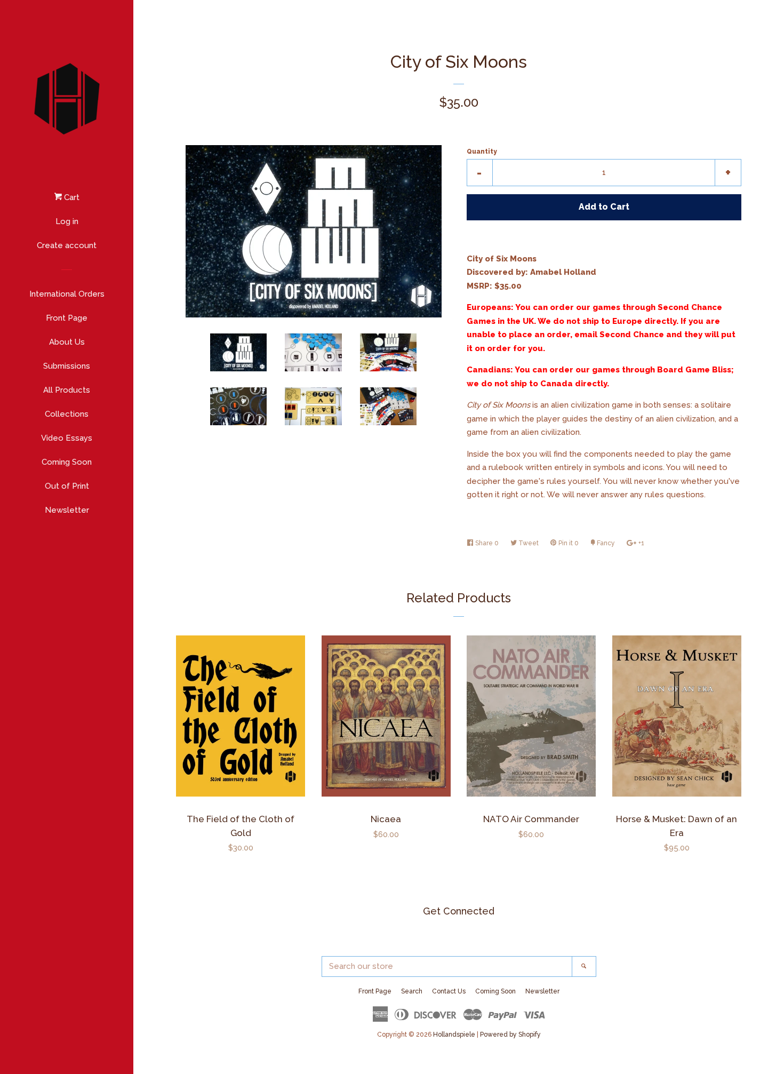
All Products (66, 390)
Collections (67, 414)
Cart (70, 197)
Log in (66, 221)
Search (411, 991)
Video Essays (66, 438)
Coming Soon (67, 462)
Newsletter (67, 510)
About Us (67, 342)
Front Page (66, 318)
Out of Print (67, 486)
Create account (67, 245)
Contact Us (449, 991)
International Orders (67, 294)
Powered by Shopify (510, 1034)
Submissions (66, 366)
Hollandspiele (454, 1034)
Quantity (482, 151)
